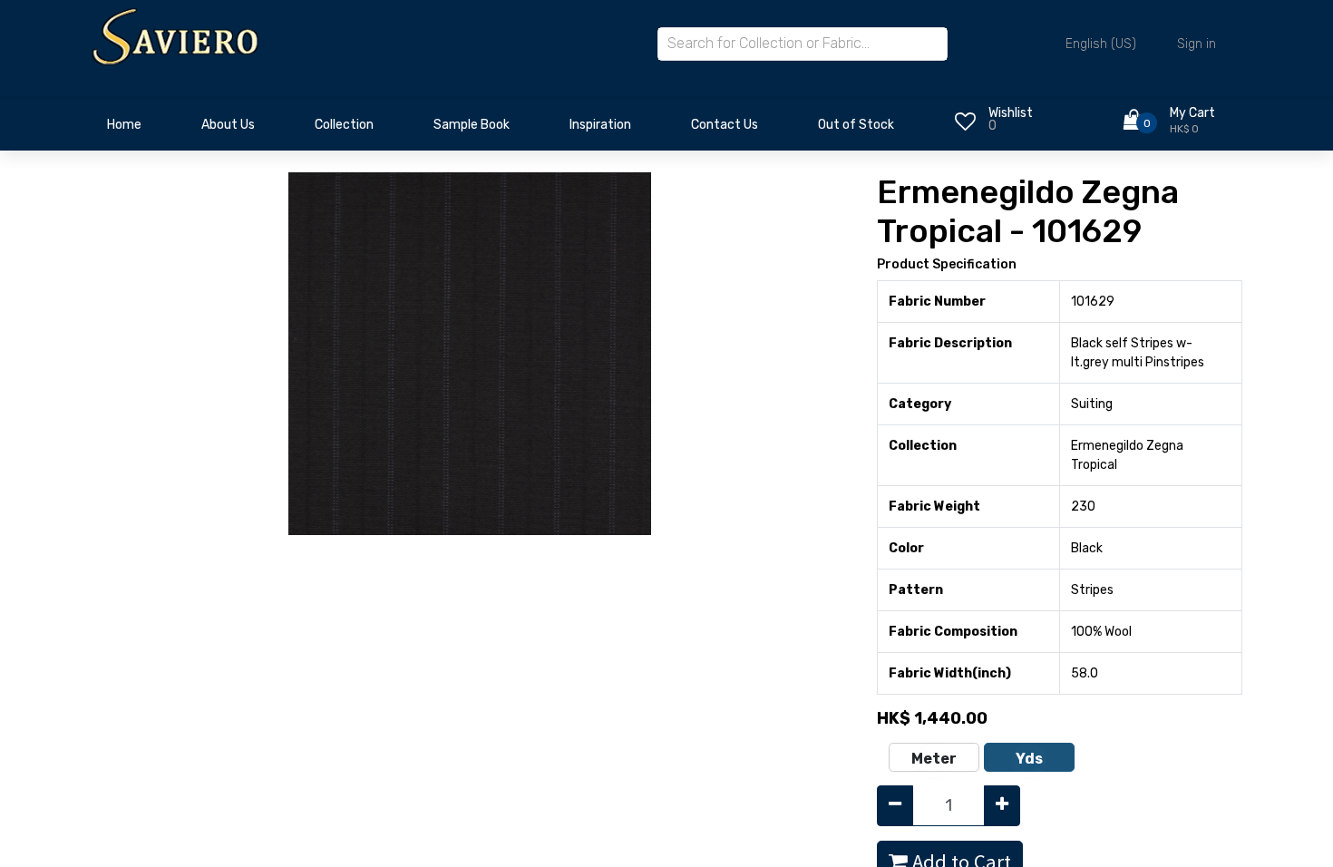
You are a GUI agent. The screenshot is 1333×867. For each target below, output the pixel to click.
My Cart (1192, 113)
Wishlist (1010, 113)
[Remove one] (895, 805)
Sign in (1196, 44)
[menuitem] (124, 129)
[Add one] (1002, 805)
